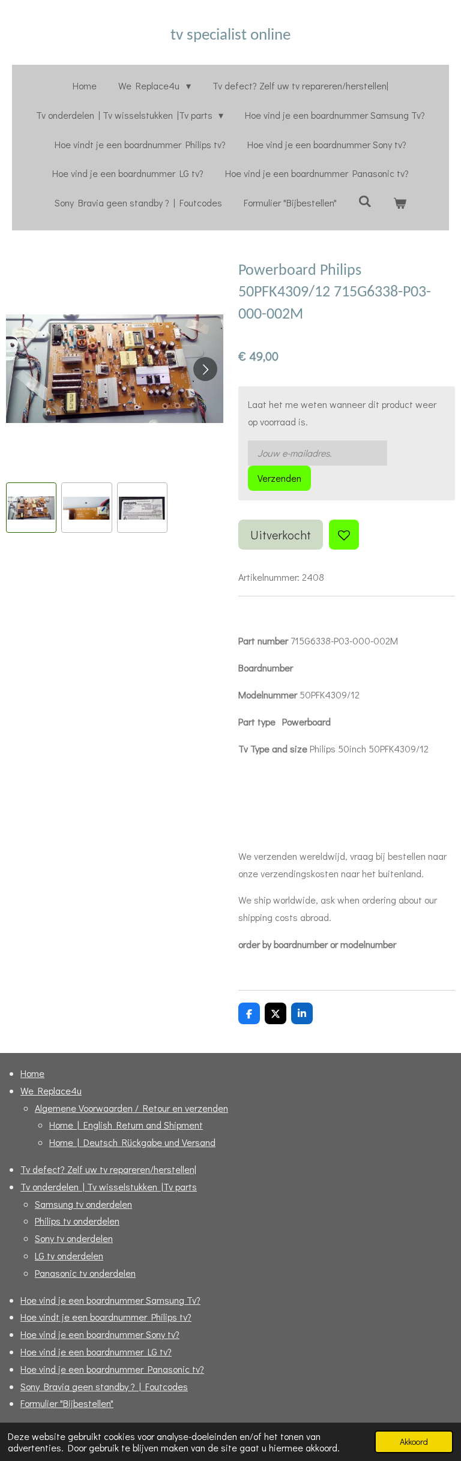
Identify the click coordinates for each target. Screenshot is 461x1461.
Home (32, 1073)
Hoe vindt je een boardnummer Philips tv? (105, 1316)
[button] (31, 507)
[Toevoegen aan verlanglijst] (344, 535)
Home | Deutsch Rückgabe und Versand (132, 1142)
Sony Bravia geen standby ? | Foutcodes (104, 1386)
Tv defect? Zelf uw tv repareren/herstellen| (108, 1169)
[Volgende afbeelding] (205, 369)
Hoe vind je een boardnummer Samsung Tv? (110, 1300)
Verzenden (279, 478)
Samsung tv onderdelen (83, 1204)
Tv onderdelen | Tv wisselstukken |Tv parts (108, 1186)
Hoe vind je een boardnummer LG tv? (96, 1351)
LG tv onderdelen (69, 1255)
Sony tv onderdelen (74, 1238)
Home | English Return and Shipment (126, 1124)
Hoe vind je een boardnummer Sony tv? (99, 1334)
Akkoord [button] (414, 1441)
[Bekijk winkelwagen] (399, 203)
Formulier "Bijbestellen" (66, 1403)
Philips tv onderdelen (77, 1220)
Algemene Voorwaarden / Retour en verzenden (131, 1108)
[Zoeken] (365, 200)
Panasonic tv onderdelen (85, 1273)
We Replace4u (51, 1090)
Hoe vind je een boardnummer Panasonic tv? (112, 1369)
